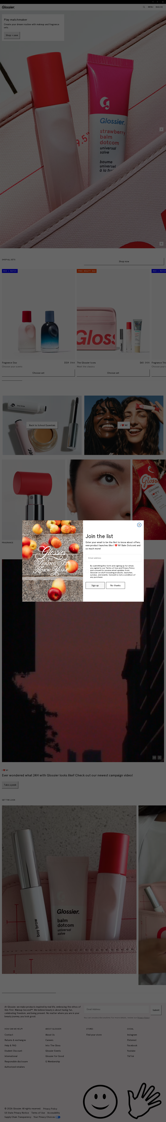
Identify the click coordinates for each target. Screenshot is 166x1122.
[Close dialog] (139, 525)
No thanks (115, 585)
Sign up (95, 585)
